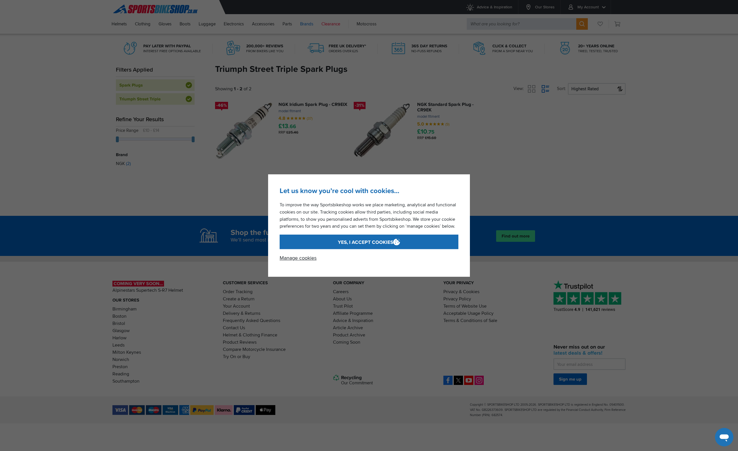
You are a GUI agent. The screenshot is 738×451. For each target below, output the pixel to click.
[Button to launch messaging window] (724, 437)
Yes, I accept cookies (365, 242)
